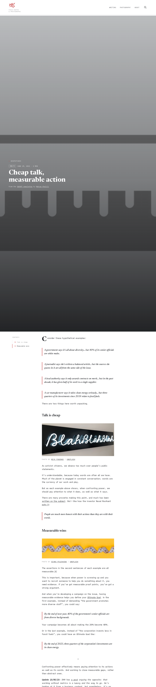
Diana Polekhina (59, 562)
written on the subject (53, 501)
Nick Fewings (57, 459)
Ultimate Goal (94, 597)
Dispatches (15, 161)
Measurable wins (23, 346)
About (137, 7)
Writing (112, 7)
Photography (125, 7)
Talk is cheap (22, 342)
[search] (145, 7)
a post (74, 679)
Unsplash (71, 459)
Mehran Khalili (42, 187)
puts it (45, 504)
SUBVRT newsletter (25, 187)
